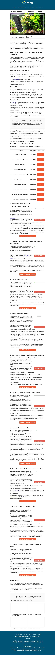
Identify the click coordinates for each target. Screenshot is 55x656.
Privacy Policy (37, 636)
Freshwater (20, 7)
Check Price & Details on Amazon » (27, 236)
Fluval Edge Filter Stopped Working (34, 614)
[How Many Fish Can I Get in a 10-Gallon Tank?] (19, 626)
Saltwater (25, 7)
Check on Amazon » (40, 154)
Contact (32, 636)
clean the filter (18, 490)
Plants (33, 7)
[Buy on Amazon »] (39, 213)
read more (27, 37)
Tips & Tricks (38, 7)
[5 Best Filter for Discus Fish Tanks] (36, 626)
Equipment (14, 7)
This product (12, 218)
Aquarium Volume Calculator (21, 636)
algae (11, 258)
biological (39, 82)
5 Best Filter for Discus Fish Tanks (34, 628)
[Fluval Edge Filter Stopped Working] (36, 613)
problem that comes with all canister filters (19, 496)
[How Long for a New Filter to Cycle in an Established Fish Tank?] (19, 613)
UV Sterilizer (26, 255)
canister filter (13, 102)
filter (23, 72)
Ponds (29, 7)
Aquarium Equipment (14, 591)
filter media (16, 79)
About (28, 636)
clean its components (32, 222)
